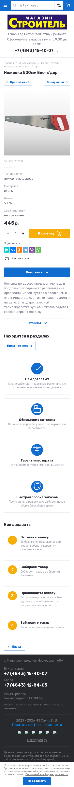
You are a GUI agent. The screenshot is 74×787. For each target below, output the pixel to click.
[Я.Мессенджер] (6, 250)
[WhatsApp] (38, 250)
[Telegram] (25, 250)
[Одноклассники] (19, 250)
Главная (9, 63)
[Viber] (32, 250)
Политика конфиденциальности (37, 725)
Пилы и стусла (50, 63)
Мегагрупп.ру (37, 740)
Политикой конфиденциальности (46, 774)
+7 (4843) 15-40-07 (34, 50)
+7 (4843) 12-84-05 (25, 685)
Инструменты (27, 63)
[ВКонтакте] (13, 250)
